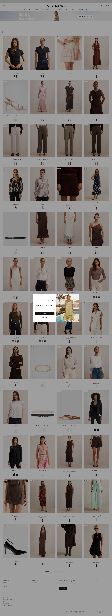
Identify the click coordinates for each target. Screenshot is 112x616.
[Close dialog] (77, 294)
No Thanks (44, 317)
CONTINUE (44, 313)
